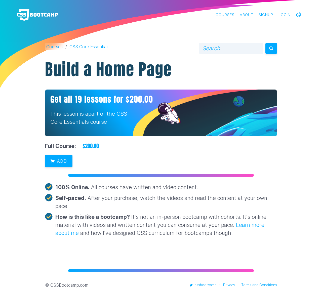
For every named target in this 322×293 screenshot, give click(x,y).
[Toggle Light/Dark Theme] (298, 15)
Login (284, 15)
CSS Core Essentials (89, 46)
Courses (225, 15)
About (246, 15)
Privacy (229, 285)
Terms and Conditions (259, 285)
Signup (266, 15)
